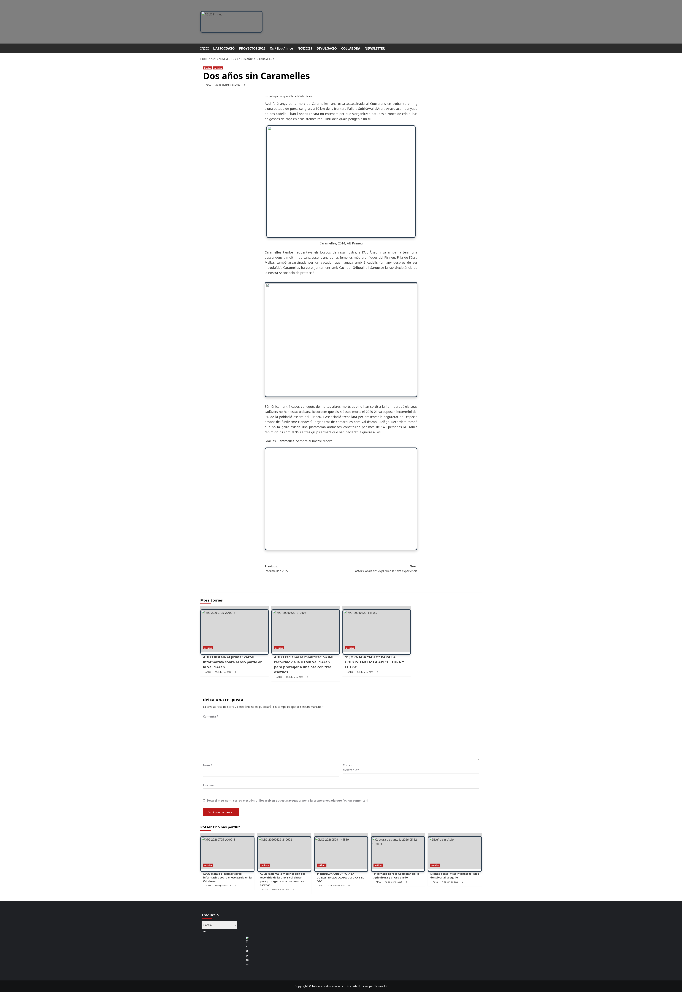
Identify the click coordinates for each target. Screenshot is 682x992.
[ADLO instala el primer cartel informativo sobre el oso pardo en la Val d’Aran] (234, 629)
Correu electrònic (351, 767)
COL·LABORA (350, 48)
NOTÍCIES (304, 48)
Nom (207, 765)
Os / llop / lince (281, 48)
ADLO (208, 84)
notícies (218, 68)
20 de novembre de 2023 (227, 84)
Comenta (210, 716)
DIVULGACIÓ (327, 48)
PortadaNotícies (357, 986)
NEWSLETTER (375, 48)
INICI (204, 48)
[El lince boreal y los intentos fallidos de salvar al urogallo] (455, 851)
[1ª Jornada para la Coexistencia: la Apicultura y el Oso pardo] (398, 851)
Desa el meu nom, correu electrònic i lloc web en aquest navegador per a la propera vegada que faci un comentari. (288, 800)
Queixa (207, 68)
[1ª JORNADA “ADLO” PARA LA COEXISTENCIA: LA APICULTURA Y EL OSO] (376, 629)
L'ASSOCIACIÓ (224, 48)
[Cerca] (479, 48)
